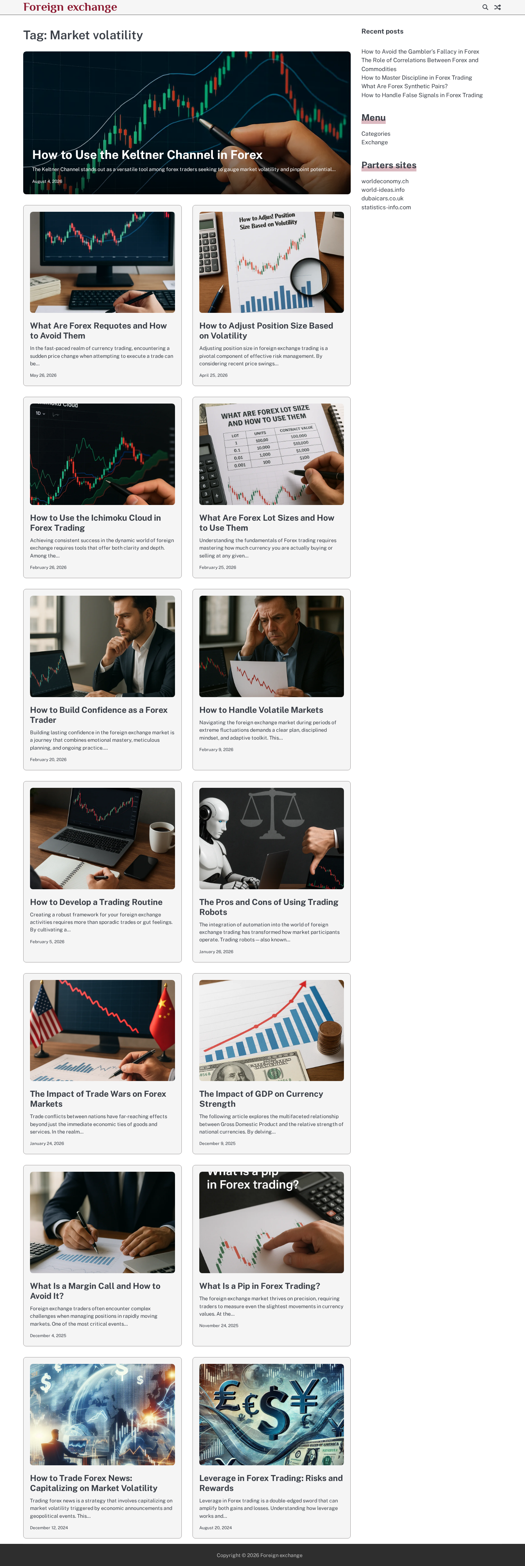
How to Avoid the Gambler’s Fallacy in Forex (420, 51)
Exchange (374, 142)
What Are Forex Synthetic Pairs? (404, 86)
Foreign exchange (70, 6)
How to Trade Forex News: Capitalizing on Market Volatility (94, 1483)
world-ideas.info (383, 189)
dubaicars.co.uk (382, 198)
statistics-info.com (386, 207)
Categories (375, 133)
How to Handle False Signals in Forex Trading (422, 95)
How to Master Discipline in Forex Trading (416, 77)
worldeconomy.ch (385, 181)
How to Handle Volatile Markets (261, 710)
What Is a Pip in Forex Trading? (259, 1286)
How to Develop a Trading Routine (96, 902)
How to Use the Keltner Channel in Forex (147, 154)
